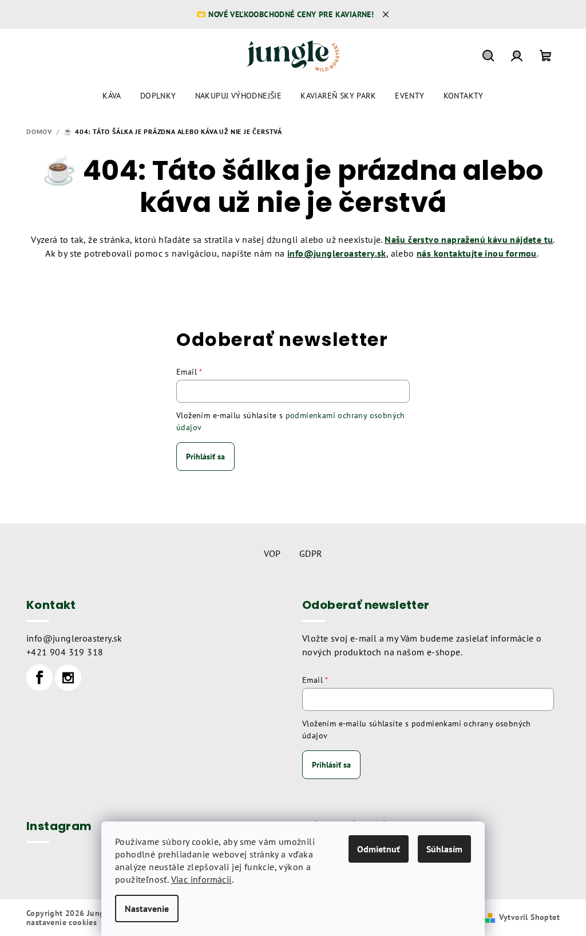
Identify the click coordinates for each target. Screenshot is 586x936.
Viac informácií (201, 879)
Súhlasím (444, 849)
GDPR (311, 553)
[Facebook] (39, 677)
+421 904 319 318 (64, 652)
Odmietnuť (378, 849)
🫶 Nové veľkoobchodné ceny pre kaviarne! (285, 14)
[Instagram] (68, 677)
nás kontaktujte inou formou (477, 253)
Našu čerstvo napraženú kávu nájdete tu (469, 239)
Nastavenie (147, 908)
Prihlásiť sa (205, 456)
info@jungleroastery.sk (74, 638)
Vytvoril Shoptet (529, 917)
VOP (272, 553)
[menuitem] (111, 95)
